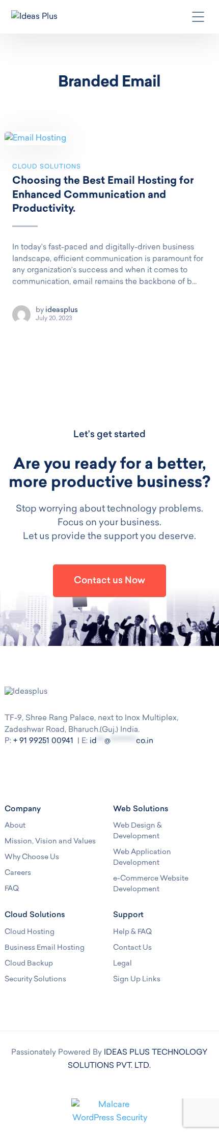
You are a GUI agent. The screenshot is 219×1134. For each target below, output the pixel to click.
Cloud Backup (29, 964)
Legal (122, 964)
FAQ (12, 889)
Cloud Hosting (29, 932)
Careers (18, 873)
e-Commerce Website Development (150, 884)
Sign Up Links (136, 979)
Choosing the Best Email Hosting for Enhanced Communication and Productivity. (103, 195)
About (15, 826)
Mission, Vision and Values (50, 841)
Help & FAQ (132, 932)
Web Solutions (141, 809)
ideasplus (61, 310)
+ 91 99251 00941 (43, 741)
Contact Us (132, 948)
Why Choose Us (32, 857)
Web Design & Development (137, 831)
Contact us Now (109, 581)
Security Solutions (35, 979)
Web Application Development (142, 857)
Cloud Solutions (46, 167)
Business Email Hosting (45, 948)
